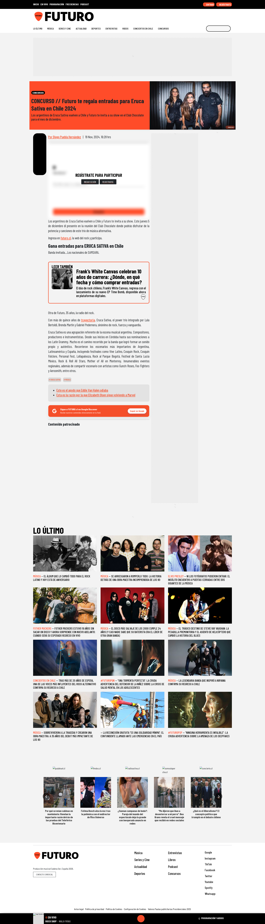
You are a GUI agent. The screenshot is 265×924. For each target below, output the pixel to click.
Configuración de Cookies (135, 909)
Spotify (208, 887)
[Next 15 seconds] (148, 918)
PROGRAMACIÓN (57, 4)
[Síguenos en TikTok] (205, 15)
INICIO (36, 4)
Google (208, 852)
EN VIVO (44, 4)
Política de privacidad (94, 909)
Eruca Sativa (55, 379)
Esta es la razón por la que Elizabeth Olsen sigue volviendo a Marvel (95, 395)
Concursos (163, 28)
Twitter (208, 876)
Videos (125, 28)
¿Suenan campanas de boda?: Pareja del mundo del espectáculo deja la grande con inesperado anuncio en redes (133, 817)
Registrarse (108, 181)
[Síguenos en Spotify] (225, 15)
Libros (172, 860)
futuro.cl (66, 238)
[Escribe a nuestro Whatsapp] (230, 15)
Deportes (96, 28)
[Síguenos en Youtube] (220, 15)
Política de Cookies (114, 909)
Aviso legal (79, 909)
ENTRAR (210, 4)
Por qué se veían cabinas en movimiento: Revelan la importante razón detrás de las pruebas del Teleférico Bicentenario (59, 817)
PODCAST (84, 4)
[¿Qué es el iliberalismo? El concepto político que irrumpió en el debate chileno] (206, 792)
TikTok (208, 864)
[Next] (155, 918)
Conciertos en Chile (143, 28)
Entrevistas (111, 28)
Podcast (173, 867)
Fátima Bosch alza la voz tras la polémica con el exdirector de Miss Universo (95, 814)
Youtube (208, 882)
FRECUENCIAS (72, 4)
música (68, 379)
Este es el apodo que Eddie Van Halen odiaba (82, 390)
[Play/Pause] (141, 918)
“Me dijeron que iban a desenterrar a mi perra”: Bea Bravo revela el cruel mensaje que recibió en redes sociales (169, 815)
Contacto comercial (44, 874)
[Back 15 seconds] (133, 918)
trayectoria (88, 320)
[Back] (126, 918)
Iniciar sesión (90, 181)
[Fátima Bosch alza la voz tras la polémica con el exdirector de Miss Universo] (95, 792)
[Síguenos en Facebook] (210, 15)
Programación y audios (212, 918)
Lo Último (37, 28)
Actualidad (81, 28)
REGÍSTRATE (225, 4)
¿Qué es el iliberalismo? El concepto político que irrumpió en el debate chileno (206, 814)
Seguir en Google (137, 411)
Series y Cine (65, 28)
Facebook (209, 870)
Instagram (209, 858)
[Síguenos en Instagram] (201, 15)
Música (50, 28)
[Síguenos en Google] (196, 15)
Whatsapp (209, 893)
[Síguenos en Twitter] (215, 15)
